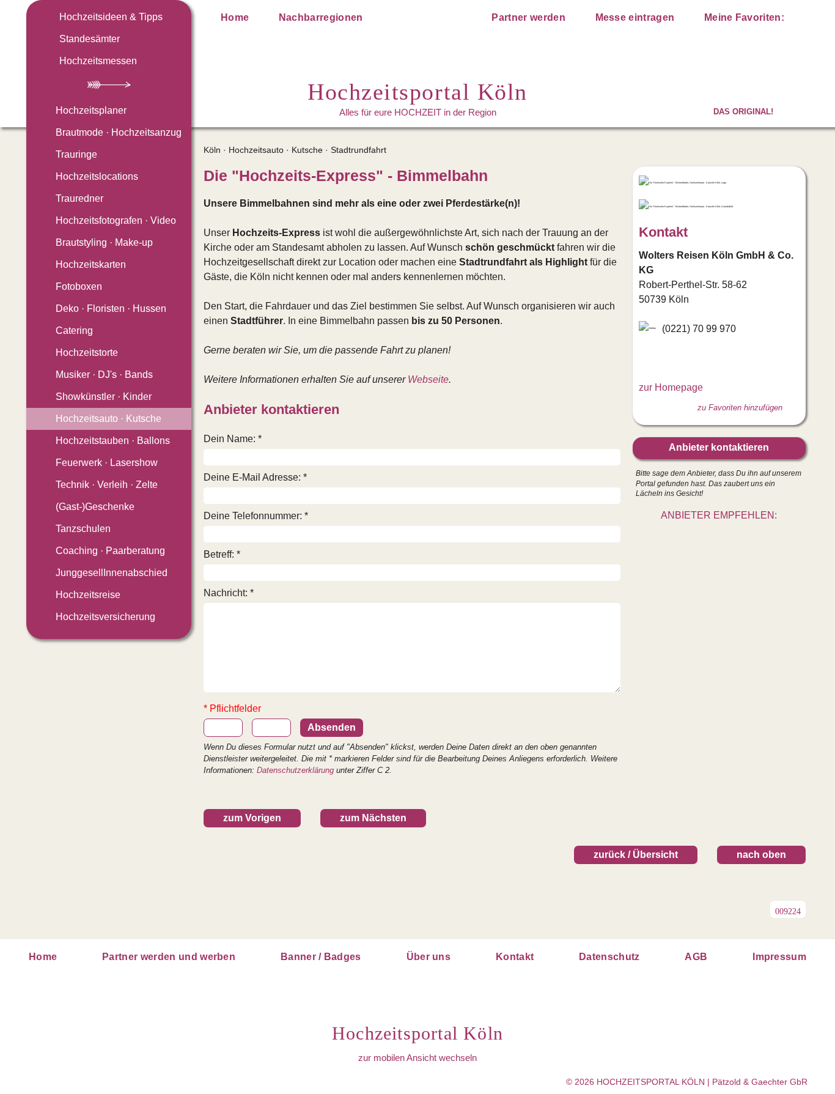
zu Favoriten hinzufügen (739, 407)
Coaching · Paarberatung (110, 550)
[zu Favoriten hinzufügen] (610, 176)
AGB (696, 957)
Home (235, 17)
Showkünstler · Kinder (104, 396)
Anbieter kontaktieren (719, 447)
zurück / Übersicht (636, 854)
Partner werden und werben (168, 957)
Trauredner (79, 198)
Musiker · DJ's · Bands (104, 374)
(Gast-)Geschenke (95, 506)
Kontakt (515, 957)
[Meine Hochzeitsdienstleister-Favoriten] (797, 19)
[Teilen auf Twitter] (705, 539)
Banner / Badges (321, 957)
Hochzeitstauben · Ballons (113, 440)
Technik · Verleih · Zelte (107, 484)
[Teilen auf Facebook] (732, 539)
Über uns (428, 957)
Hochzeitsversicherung (105, 617)
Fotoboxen (79, 286)
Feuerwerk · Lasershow (107, 462)
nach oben (761, 854)
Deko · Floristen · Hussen (111, 308)
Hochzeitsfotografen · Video (116, 220)
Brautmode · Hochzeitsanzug (119, 132)
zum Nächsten (373, 818)
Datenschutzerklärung (295, 770)
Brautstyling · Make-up (104, 242)
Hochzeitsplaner (91, 110)
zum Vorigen (252, 818)
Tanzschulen (83, 528)
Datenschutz (609, 957)
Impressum (779, 957)
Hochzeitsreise (88, 595)
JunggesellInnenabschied (111, 572)
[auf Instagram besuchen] (665, 358)
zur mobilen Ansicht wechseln (417, 1057)
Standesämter (89, 39)
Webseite (428, 379)
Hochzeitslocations (97, 176)
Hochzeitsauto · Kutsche (108, 418)
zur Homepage (671, 387)
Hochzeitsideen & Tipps (111, 17)
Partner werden (528, 17)
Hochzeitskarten (91, 264)
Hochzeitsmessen (98, 61)
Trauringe (76, 154)
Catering (74, 330)
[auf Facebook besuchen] (646, 358)
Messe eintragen (635, 17)
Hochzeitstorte (87, 352)
